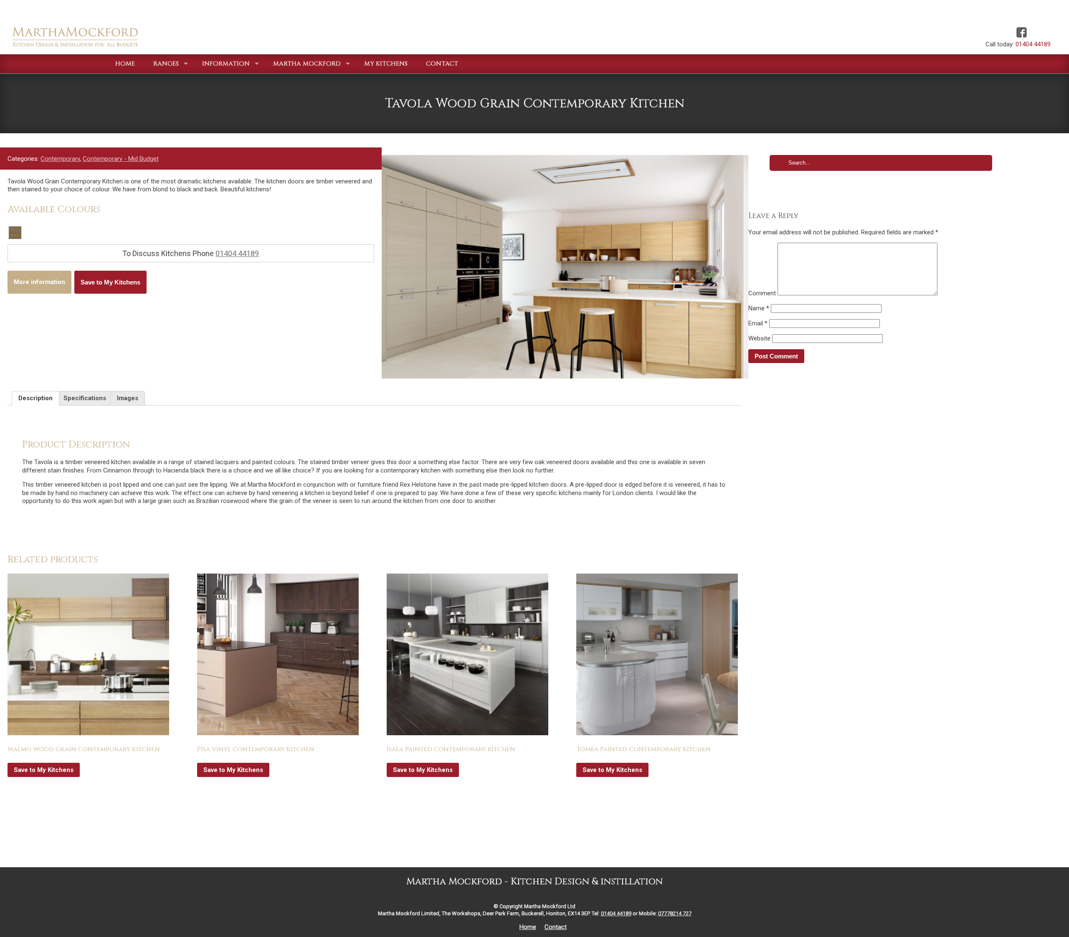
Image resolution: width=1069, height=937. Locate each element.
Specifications (84, 398)
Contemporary (60, 159)
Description (35, 398)
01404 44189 (1033, 44)
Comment (762, 293)
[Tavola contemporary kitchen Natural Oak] (565, 266)
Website (759, 338)
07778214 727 (675, 913)
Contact (556, 927)
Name (758, 308)
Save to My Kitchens (110, 282)
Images (127, 398)
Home (527, 927)
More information (39, 282)
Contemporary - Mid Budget (121, 159)
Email (758, 323)
